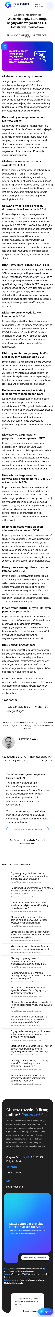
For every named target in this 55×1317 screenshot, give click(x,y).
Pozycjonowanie (31, 725)
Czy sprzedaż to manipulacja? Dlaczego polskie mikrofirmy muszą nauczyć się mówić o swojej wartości (31, 1034)
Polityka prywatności (31, 1311)
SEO (39, 15)
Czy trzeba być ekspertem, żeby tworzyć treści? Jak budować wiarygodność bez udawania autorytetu (30, 934)
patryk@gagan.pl (14, 1187)
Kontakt (7, 1277)
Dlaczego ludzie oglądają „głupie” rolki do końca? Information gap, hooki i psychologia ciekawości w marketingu (31, 1049)
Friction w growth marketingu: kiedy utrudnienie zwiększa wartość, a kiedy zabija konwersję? (29, 905)
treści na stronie (23, 92)
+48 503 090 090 (14, 1172)
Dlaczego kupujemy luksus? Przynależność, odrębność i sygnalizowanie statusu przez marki (28, 961)
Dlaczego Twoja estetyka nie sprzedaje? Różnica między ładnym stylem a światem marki (31, 1005)
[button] (45, 1311)
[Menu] (50, 5)
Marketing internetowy (25, 15)
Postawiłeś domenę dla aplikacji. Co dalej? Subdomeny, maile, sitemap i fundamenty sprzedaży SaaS (29, 1019)
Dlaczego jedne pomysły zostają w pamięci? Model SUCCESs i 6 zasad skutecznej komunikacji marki (29, 920)
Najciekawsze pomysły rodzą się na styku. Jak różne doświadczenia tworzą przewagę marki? (32, 891)
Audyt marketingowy (26, 1271)
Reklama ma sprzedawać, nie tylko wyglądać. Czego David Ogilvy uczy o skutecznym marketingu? (29, 990)
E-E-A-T (21, 725)
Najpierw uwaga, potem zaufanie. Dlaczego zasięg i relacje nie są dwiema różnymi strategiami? (31, 976)
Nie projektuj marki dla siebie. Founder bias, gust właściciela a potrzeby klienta (30, 947)
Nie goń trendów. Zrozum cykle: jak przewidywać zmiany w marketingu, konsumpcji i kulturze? (28, 1078)
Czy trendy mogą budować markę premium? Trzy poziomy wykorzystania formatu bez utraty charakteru (30, 876)
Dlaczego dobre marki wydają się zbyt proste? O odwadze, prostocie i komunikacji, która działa (30, 1063)
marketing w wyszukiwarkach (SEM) (28, 277)
